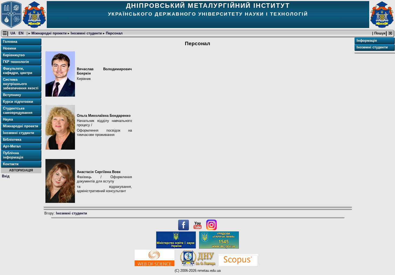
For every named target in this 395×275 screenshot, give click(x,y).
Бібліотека (12, 140)
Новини (9, 48)
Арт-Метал (12, 146)
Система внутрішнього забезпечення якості (20, 83)
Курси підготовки (18, 102)
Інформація (367, 40)
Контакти (11, 164)
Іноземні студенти (86, 33)
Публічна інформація (13, 155)
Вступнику (12, 95)
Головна (10, 42)
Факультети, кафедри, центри (17, 70)
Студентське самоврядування (18, 110)
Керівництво (14, 55)
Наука (8, 119)
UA (13, 33)
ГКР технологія (16, 62)
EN (21, 33)
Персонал (114, 33)
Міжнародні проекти (49, 33)
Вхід (5, 176)
